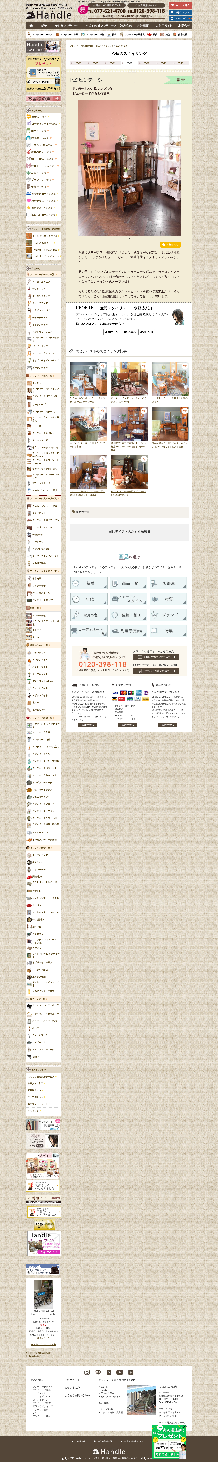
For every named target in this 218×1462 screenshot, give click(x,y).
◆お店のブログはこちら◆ (43, 1344)
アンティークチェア (42, 34)
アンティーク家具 (69, 34)
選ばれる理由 (107, 1393)
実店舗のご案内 (168, 1386)
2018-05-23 (121, 46)
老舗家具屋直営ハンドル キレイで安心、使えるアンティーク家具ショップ (50, 12)
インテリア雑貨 (40, 1409)
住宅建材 (182, 34)
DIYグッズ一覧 (37, 999)
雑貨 (155, 34)
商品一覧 (36, 268)
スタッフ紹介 (107, 1409)
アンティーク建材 (42, 1416)
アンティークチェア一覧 (42, 274)
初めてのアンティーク (112, 1396)
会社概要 (143, 25)
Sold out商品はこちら (35, 1356)
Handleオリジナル (45, 256)
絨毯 (168, 34)
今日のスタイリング (104, 46)
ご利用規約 (80, 1441)
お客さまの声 (72, 1387)
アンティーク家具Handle (81, 46)
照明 (114, 34)
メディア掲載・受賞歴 (112, 1412)
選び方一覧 (37, 110)
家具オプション (39, 1070)
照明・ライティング (43, 1406)
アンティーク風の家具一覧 (43, 498)
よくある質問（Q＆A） (78, 1395)
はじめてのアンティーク (100, 25)
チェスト (41, 1393)
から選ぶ (39, 116)
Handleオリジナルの (45, 250)
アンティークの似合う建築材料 (46, 229)
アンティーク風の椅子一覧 (43, 571)
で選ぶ (42, 145)
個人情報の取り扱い (133, 1441)
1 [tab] (129, 238)
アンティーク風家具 (135, 34)
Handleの (42, 243)
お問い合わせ (184, 25)
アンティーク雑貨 (95, 34)
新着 (44, 25)
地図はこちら (43, 1338)
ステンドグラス (40, 1399)
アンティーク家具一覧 (41, 376)
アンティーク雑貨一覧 (41, 718)
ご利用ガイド (164, 25)
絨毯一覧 (34, 608)
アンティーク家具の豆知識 (38, 1353)
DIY (35, 1413)
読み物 (126, 25)
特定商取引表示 (105, 1441)
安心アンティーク (67, 25)
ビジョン (105, 1386)
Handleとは (106, 1390)
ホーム (31, 25)
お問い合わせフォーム (175, 1422)
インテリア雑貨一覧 (40, 848)
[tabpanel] (129, 168)
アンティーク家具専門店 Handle (116, 1379)
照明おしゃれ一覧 (39, 645)
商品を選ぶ (37, 1379)
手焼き (44, 236)
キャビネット (43, 1396)
